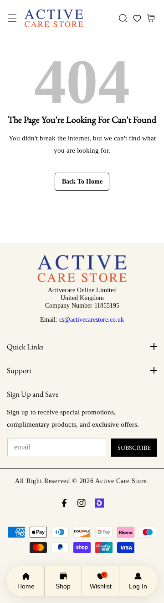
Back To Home (82, 181)
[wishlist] (137, 18)
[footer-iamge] (82, 280)
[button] (12, 18)
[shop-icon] (99, 503)
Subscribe (134, 448)
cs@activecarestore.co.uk (91, 319)
